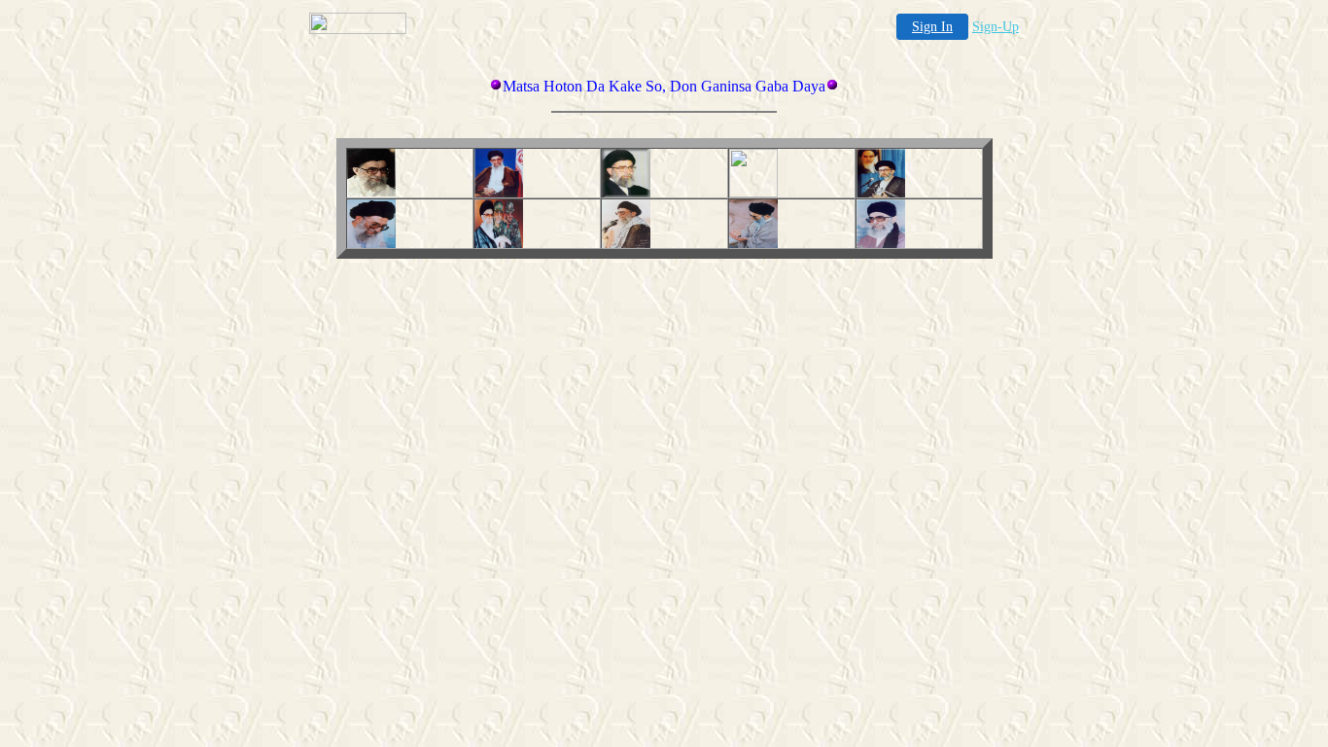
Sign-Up (995, 26)
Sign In (932, 26)
